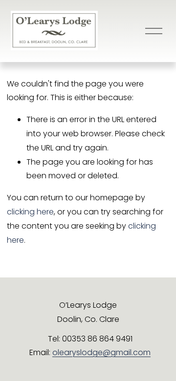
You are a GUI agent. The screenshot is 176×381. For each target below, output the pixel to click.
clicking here (30, 211)
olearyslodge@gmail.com (101, 352)
